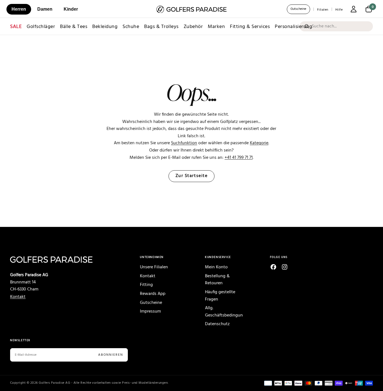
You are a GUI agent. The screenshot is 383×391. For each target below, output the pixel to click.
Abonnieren (110, 355)
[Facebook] (273, 267)
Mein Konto (216, 267)
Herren (18, 9)
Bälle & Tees (73, 27)
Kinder (71, 9)
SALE (16, 27)
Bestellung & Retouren (217, 280)
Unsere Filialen (154, 267)
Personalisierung (293, 27)
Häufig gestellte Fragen (220, 295)
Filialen (322, 10)
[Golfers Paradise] (61, 259)
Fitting (146, 284)
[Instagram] (284, 267)
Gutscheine (298, 9)
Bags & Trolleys (161, 27)
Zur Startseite (192, 176)
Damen (44, 9)
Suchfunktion (184, 143)
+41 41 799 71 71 (239, 157)
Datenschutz (217, 324)
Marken (216, 27)
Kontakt (18, 297)
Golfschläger (41, 27)
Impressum (150, 311)
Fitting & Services (250, 27)
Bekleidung (104, 27)
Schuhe (131, 27)
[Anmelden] (353, 9)
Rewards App (152, 293)
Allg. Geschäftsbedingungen (224, 311)
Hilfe (339, 10)
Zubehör (193, 27)
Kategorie (259, 143)
